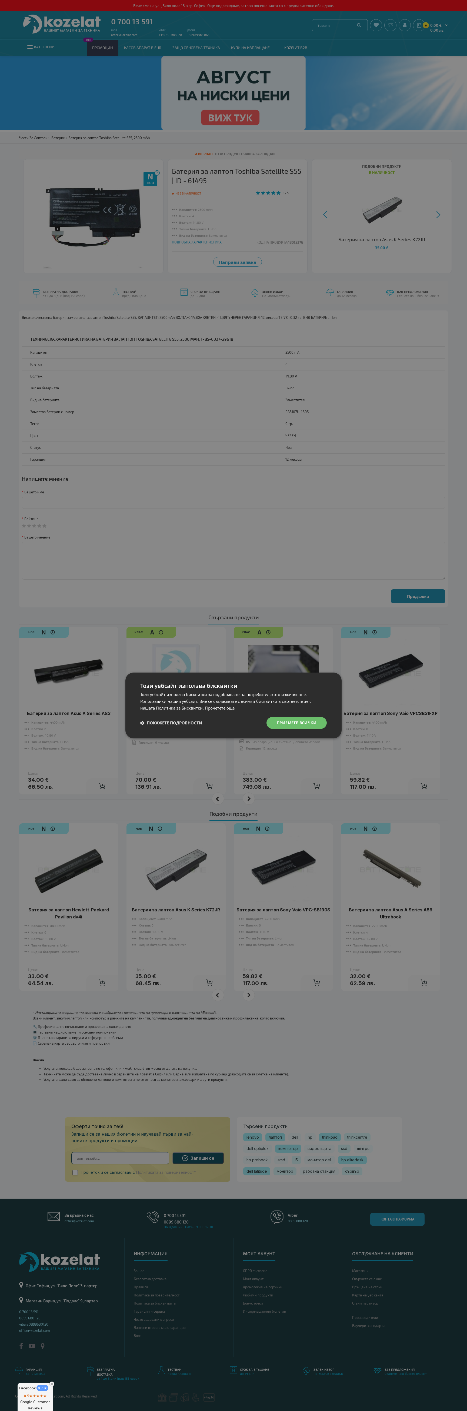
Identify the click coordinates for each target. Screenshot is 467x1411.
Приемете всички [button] (296, 722)
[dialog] (233, 705)
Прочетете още (220, 708)
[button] (171, 722)
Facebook (33, 1388)
